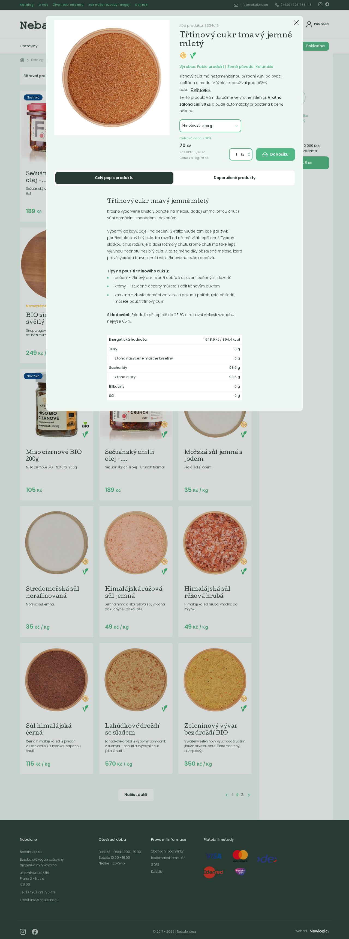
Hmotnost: (191, 125)
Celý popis (200, 89)
